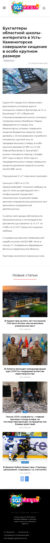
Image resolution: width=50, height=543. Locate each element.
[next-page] (27, 479)
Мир (25, 412)
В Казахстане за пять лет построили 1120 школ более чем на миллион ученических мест (25, 323)
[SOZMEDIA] (26, 8)
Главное (25, 462)
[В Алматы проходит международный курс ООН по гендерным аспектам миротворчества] (25, 349)
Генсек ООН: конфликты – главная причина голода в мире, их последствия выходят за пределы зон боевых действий (25, 420)
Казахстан (9, 61)
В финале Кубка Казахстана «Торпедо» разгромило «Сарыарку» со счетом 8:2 (25, 468)
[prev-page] (22, 479)
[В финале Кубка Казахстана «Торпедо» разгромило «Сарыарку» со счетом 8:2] (25, 447)
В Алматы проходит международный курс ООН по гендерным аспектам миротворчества (25, 371)
